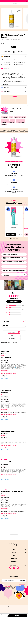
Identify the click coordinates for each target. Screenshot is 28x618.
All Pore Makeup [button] (5, 119)
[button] (26, 3)
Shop (14, 549)
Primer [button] (11, 117)
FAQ (14, 555)
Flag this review (5, 378)
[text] (4, 616)
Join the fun (22, 580)
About (14, 552)
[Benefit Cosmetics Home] (14, 3)
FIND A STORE (14, 558)
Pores (2, 6)
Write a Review (14, 301)
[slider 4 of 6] (14, 238)
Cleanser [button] (12, 119)
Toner (11, 6)
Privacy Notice (7, 586)
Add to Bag (17, 615)
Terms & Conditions (14, 610)
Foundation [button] (17, 117)
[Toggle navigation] (2, 3)
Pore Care (7, 6)
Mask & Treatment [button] (21, 119)
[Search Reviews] (19, 332)
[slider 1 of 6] (10, 238)
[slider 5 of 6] (16, 238)
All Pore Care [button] (11, 122)
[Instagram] (14, 568)
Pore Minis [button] (4, 124)
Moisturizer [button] (4, 122)
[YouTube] (18, 568)
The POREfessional (9, 228)
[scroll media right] (25, 285)
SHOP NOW (11, 111)
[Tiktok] (10, 568)
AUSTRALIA (15, 561)
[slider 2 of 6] (11, 238)
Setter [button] (23, 117)
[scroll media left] (2, 285)
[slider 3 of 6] (13, 238)
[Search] (24, 3)
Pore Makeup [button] (4, 117)
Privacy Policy (14, 608)
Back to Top (14, 533)
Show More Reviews (14, 529)
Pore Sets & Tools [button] (20, 122)
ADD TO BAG (11, 234)
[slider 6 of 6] (17, 238)
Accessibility (14, 565)
